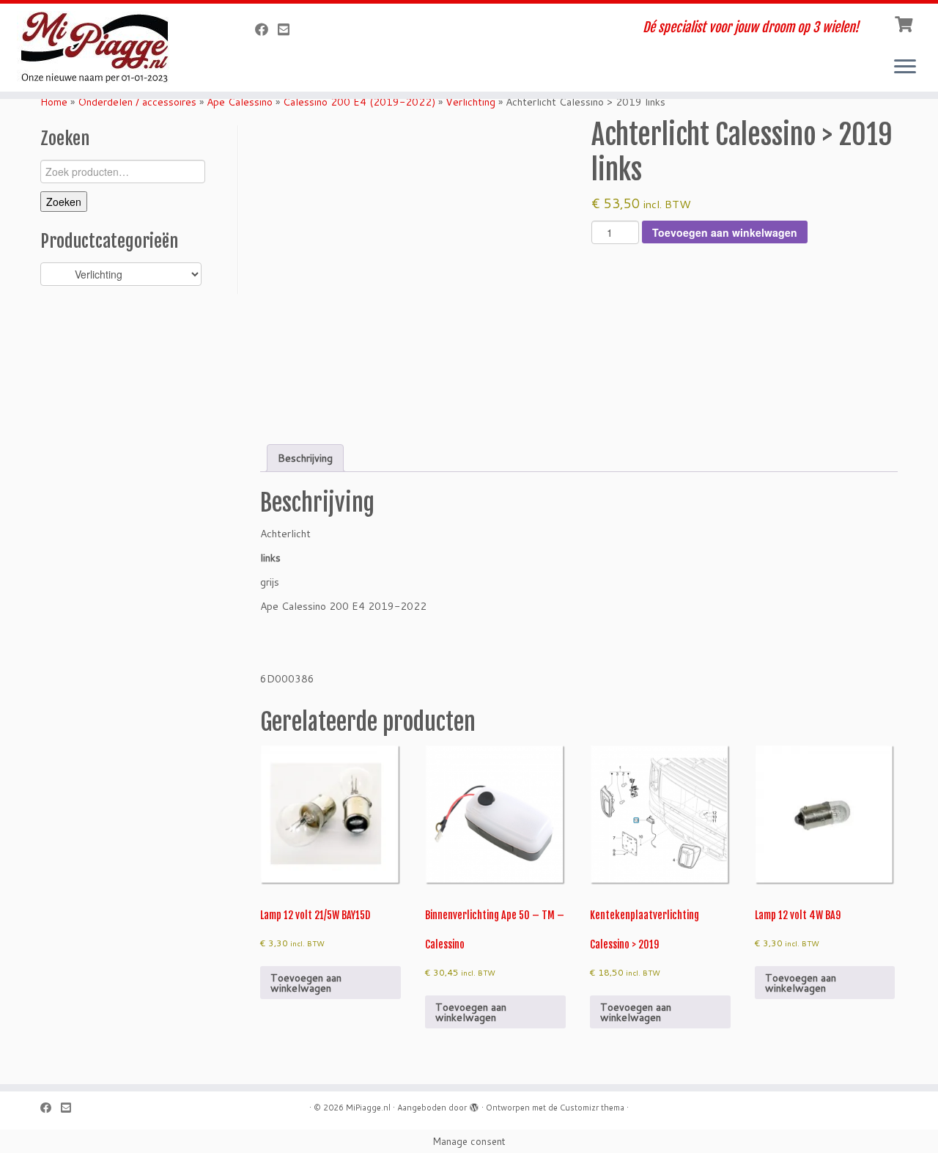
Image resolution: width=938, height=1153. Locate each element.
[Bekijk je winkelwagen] (905, 22)
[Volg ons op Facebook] (266, 29)
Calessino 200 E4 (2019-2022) (359, 102)
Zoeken (63, 201)
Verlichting (470, 102)
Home (53, 102)
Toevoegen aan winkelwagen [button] (305, 982)
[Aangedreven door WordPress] (474, 1104)
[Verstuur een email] (288, 29)
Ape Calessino (240, 102)
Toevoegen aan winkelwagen (724, 232)
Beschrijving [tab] (305, 458)
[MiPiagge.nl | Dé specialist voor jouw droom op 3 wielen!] (108, 47)
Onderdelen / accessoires (137, 102)
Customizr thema (592, 1107)
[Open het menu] (905, 67)
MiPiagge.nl (368, 1107)
